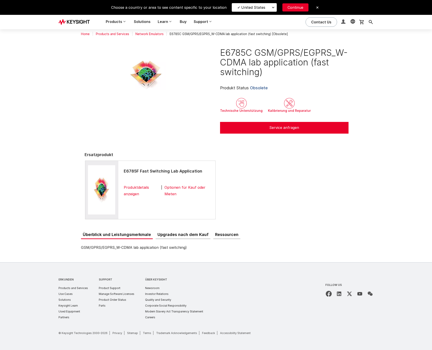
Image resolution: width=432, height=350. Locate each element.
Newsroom (152, 288)
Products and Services (112, 34)
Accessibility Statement (235, 333)
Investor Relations (157, 294)
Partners (63, 317)
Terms (147, 333)
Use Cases (65, 294)
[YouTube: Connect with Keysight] (359, 293)
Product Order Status (112, 299)
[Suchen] (371, 22)
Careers (150, 317)
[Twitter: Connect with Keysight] (349, 293)
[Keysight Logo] (75, 22)
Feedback (208, 333)
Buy (183, 21)
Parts (102, 305)
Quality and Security (158, 299)
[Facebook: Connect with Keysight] (328, 293)
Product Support (109, 288)
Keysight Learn (68, 305)
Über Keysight (156, 279)
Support (105, 279)
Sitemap (132, 333)
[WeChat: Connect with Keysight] (370, 293)
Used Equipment (69, 311)
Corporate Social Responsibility (166, 305)
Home (85, 34)
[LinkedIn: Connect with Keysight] (339, 293)
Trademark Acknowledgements (176, 333)
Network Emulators (149, 34)
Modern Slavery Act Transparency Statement (174, 311)
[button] (343, 22)
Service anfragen (284, 127)
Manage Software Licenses (116, 294)
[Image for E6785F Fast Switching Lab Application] (101, 190)
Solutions (142, 21)
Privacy (117, 333)
